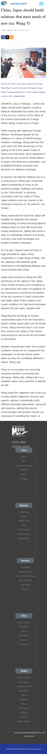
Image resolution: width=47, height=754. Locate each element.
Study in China (25, 580)
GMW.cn (24, 712)
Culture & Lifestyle (23, 465)
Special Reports (24, 622)
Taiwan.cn (23, 708)
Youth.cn (24, 699)
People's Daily (24, 677)
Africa (24, 525)
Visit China (25, 584)
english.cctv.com (24, 686)
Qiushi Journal (23, 721)
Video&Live (23, 626)
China (24, 456)
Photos (24, 631)
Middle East (24, 520)
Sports (24, 474)
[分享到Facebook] (3, 37)
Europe (24, 516)
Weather (25, 588)
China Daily (24, 690)
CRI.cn (24, 694)
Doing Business (25, 571)
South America (23, 533)
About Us (24, 639)
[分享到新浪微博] (11, 37)
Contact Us (24, 644)
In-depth (24, 478)
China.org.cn (24, 681)
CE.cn (24, 703)
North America (23, 529)
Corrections (24, 635)
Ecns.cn (23, 716)
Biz (23, 461)
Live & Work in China (25, 575)
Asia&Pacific (24, 511)
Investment (25, 567)
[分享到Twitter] (7, 37)
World (24, 469)
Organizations (24, 538)
